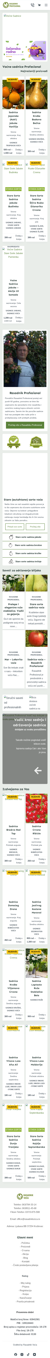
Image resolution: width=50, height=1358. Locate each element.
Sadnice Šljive (36, 226)
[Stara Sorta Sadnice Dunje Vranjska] (13, 1118)
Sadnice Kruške (36, 139)
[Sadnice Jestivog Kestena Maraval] (37, 884)
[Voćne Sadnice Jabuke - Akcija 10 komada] (13, 262)
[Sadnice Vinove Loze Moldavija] (37, 1039)
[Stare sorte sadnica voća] (37, 583)
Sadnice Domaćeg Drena (13, 905)
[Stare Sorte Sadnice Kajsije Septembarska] (37, 1118)
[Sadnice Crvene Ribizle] (37, 808)
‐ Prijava (25, 1287)
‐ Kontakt (25, 1261)
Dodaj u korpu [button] (42, 151)
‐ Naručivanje (25, 1298)
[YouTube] (34, 1354)
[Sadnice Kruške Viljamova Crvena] (13, 963)
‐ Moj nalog (25, 1283)
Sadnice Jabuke (13, 223)
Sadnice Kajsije (36, 1166)
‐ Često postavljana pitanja (25, 1265)
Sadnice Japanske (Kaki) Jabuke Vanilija (13, 119)
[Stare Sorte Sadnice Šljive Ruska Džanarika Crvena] (37, 178)
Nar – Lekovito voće (13, 661)
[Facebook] (15, 1354)
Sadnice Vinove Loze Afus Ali (13, 1061)
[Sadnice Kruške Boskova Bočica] (37, 94)
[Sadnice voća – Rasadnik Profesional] (37, 638)
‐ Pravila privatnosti (25, 1301)
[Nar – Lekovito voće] (13, 638)
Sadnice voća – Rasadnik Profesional (37, 663)
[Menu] (46, 5)
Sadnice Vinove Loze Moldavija (37, 1061)
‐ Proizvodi (25, 1246)
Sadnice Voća (36, 142)
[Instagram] (22, 1354)
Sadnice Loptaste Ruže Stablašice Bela (37, 988)
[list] (25, 26)
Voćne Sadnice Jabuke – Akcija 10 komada (13, 287)
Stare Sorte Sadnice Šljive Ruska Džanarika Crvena (37, 202)
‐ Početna (25, 1243)
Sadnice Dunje (13, 1163)
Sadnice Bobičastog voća (36, 852)
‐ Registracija (25, 1290)
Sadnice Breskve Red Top (13, 830)
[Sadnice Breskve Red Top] (13, 808)
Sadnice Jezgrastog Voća (36, 931)
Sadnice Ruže (36, 1000)
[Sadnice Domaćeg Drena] (13, 884)
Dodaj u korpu (18, 151)
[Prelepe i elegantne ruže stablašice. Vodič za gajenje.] (13, 583)
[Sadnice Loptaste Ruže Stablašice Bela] (37, 963)
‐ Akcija (25, 1254)
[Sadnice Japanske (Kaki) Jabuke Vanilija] (13, 94)
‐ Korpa (25, 1294)
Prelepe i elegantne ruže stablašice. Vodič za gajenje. (13, 609)
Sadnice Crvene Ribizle (36, 830)
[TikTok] (28, 1354)
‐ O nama (25, 1250)
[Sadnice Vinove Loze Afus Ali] (13, 1039)
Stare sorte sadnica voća (36, 606)
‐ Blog (25, 1258)
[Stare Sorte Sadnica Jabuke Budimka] (13, 178)
